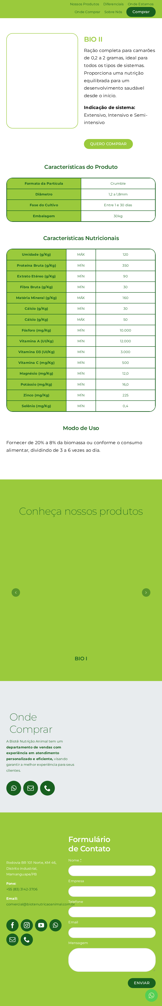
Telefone (75, 902)
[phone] (47, 788)
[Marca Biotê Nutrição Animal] (22, 5)
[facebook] (12, 925)
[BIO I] (81, 524)
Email (73, 922)
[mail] (30, 788)
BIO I (81, 658)
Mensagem (78, 943)
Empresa (76, 881)
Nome (74, 860)
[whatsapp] (13, 788)
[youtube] (41, 925)
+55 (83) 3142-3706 (22, 889)
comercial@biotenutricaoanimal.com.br (40, 904)
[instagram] (27, 925)
